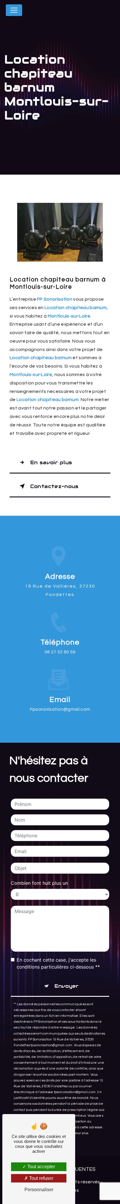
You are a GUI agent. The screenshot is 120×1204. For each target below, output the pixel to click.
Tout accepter (40, 1166)
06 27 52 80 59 (60, 652)
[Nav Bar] (14, 10)
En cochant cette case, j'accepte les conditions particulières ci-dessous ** (58, 963)
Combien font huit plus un (39, 883)
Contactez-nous (54, 486)
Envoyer (66, 986)
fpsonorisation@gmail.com (60, 709)
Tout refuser (40, 1178)
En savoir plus (51, 462)
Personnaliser (38, 1189)
